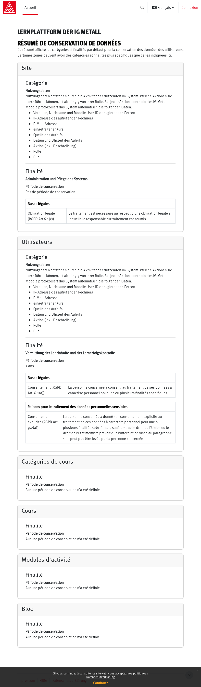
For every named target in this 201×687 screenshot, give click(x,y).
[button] (142, 7)
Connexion (189, 7)
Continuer (100, 682)
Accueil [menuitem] (30, 7)
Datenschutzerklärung (100, 677)
